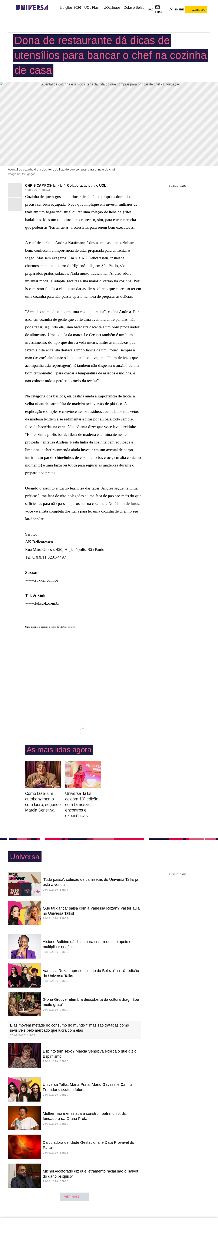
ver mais (71, 1196)
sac (151, 9)
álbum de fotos (119, 357)
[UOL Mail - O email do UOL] (161, 9)
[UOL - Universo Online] (51, 8)
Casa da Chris (69, 627)
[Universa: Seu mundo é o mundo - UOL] (32, 8)
